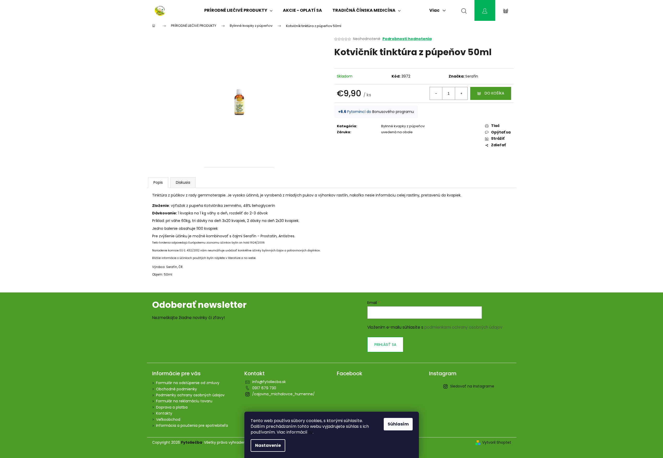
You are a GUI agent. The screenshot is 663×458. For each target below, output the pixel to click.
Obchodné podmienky (176, 389)
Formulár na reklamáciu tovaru (184, 401)
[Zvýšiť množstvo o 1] (461, 93)
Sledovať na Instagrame (472, 386)
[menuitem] (238, 10)
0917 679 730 (264, 388)
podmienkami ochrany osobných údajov (463, 327)
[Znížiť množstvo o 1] (436, 93)
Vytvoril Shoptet (496, 442)
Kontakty (164, 413)
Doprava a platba (172, 407)
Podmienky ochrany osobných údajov (190, 395)
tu (310, 432)
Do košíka (494, 93)
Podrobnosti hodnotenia (407, 38)
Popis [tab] (158, 182)
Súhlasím (398, 424)
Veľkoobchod (168, 419)
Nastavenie (268, 445)
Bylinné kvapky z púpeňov (403, 126)
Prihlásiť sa (385, 344)
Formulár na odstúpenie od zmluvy (187, 382)
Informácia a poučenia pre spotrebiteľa (192, 425)
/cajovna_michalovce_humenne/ (283, 394)
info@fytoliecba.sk (269, 381)
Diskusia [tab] (183, 182)
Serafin (471, 76)
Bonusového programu (393, 111)
